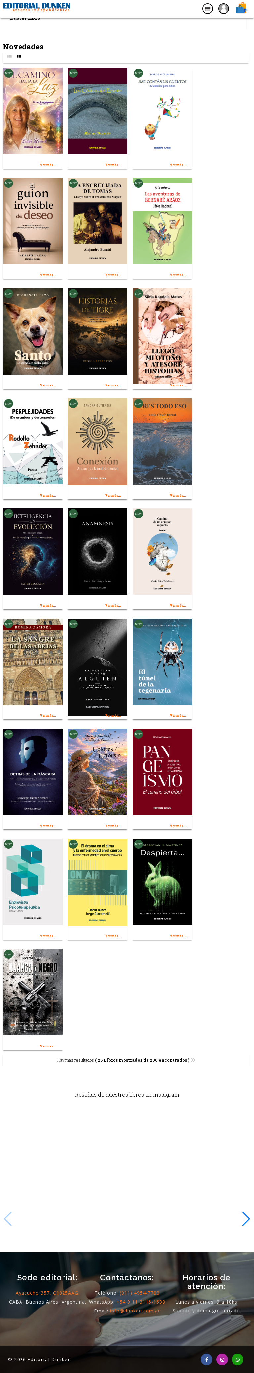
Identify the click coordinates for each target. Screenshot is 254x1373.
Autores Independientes (41, 10)
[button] (246, 1219)
